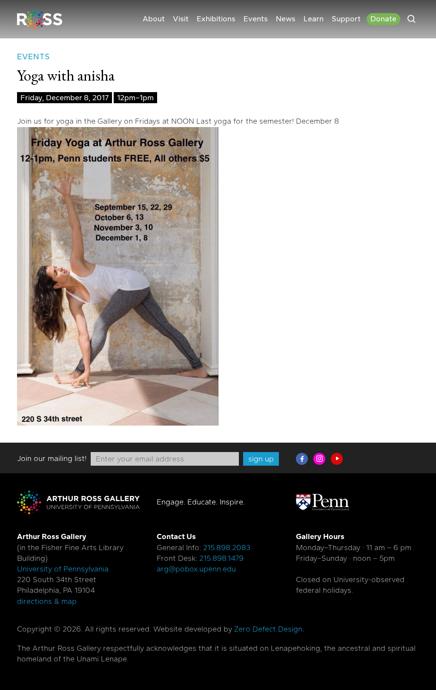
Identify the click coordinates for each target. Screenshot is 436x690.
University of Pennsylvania (63, 569)
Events (256, 18)
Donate (383, 18)
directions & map (47, 601)
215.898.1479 (221, 558)
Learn (314, 18)
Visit (181, 18)
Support (346, 18)
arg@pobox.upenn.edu (196, 569)
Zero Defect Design (268, 629)
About (154, 18)
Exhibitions (216, 18)
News (285, 18)
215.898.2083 (226, 547)
